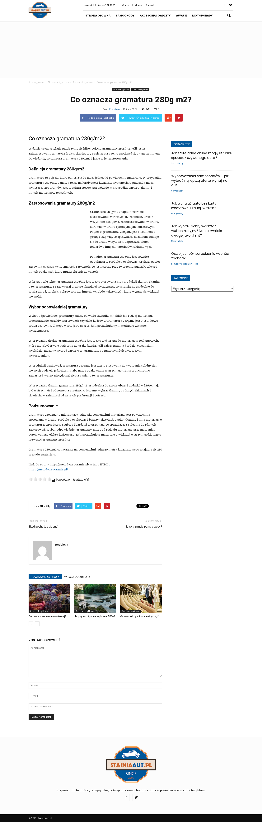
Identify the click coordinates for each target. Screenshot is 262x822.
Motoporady (202, 15)
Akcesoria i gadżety (155, 15)
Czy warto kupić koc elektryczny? (139, 616)
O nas (125, 5)
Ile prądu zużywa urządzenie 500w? (94, 616)
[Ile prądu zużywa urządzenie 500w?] (95, 598)
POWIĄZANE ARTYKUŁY (45, 577)
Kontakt (150, 5)
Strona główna (97, 15)
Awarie (181, 15)
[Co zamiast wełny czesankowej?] (49, 598)
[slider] (40, 479)
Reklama (137, 5)
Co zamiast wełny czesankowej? (47, 616)
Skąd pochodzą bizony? (44, 526)
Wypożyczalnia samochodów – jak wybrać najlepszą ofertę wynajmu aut (200, 180)
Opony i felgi (177, 241)
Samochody (125, 15)
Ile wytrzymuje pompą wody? (143, 526)
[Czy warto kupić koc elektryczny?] (141, 598)
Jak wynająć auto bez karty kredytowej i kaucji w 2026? (193, 205)
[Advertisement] (131, 49)
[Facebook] (224, 5)
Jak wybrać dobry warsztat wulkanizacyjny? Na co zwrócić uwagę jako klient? (196, 231)
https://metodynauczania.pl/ (48, 469)
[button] (228, 15)
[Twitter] (230, 5)
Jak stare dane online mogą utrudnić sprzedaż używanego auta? (202, 155)
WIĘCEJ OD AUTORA (77, 577)
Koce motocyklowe (140, 89)
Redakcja (114, 109)
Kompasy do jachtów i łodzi (185, 263)
